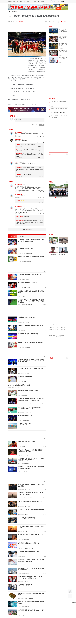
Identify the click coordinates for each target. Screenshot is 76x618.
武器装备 (25, 497)
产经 (24, 471)
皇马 (31, 365)
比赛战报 (26, 412)
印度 (31, 322)
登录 (33, 124)
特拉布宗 (29, 261)
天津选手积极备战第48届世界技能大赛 (28, 551)
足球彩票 (27, 279)
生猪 (28, 471)
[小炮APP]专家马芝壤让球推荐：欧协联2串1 (30, 342)
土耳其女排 (23, 104)
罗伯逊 (30, 304)
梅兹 (18, 387)
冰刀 (24, 429)
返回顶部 (70, 600)
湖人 (29, 455)
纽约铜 (31, 598)
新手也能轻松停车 (62, 243)
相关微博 (22, 236)
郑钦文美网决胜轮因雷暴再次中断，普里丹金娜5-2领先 (63, 44)
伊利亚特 (25, 539)
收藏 (46, 22)
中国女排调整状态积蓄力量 (25, 248)
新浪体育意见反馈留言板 (55, 324)
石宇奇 (29, 322)
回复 (43, 136)
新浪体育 (21, 21)
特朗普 (28, 581)
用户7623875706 (18, 194)
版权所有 (61, 336)
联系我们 (50, 329)
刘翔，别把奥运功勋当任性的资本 (27, 441)
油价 (34, 531)
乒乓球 (26, 322)
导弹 (31, 497)
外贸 (29, 523)
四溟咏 (28, 506)
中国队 (26, 244)
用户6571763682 (18, 184)
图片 (35, 1)
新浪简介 (50, 327)
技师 (24, 556)
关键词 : (10, 104)
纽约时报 (27, 573)
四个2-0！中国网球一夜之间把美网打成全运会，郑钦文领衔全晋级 (63, 30)
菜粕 (26, 471)
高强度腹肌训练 (62, 254)
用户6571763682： (20, 216)
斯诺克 (24, 304)
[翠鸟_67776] (11, 163)
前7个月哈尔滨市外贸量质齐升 (26, 518)
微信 (54, 22)
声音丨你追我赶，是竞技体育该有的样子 (19, 385)
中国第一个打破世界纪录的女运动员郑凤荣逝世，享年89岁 (63, 59)
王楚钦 (28, 403)
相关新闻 (13, 236)
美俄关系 (26, 590)
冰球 (26, 429)
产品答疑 (50, 331)
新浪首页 (10, 1)
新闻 (14, 1)
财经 (21, 1)
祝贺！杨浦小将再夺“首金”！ (26, 376)
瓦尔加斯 (34, 104)
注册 (58, 1)
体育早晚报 (25, 261)
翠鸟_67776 (17, 162)
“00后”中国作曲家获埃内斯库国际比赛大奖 (30, 501)
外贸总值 (32, 523)
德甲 (24, 279)
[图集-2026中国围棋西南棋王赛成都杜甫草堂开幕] (58, 190)
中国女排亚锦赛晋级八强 (25, 415)
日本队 (29, 244)
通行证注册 (63, 329)
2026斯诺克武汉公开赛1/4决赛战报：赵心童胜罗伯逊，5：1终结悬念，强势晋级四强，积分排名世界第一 (31, 301)
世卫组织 (26, 514)
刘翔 (24, 446)
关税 (26, 581)
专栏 (38, 1)
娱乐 (24, 1)
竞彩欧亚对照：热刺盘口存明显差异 (28, 334)
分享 (58, 22)
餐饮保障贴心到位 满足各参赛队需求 (28, 390)
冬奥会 (24, 381)
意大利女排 (29, 104)
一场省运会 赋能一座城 (24, 424)
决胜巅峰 (25, 463)
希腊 (28, 539)
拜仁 (29, 365)
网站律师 (56, 331)
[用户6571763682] (11, 185)
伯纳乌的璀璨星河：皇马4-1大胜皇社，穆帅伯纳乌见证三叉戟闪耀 (63, 51)
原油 (29, 531)
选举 (24, 564)
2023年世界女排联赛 (16, 104)
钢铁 (24, 606)
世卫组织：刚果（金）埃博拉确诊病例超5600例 (31, 509)
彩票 (32, 548)
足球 (24, 330)
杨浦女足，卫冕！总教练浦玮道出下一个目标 (30, 325)
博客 (31, 1)
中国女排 (27, 253)
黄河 (24, 615)
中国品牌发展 (27, 598)
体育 (18, 1)
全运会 (24, 287)
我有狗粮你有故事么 (53, 243)
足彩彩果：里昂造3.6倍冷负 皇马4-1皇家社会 (30, 368)
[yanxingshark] (11, 140)
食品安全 (25, 395)
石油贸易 (26, 531)
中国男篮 (28, 287)
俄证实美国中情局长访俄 (25, 585)
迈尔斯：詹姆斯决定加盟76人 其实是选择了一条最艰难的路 (63, 37)
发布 (42, 124)
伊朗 (29, 489)
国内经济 (26, 523)
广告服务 (56, 327)
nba (25, 455)
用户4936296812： (20, 149)
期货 (26, 606)
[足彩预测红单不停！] (38, 6)
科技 (28, 1)
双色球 (30, 548)
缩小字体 (38, 22)
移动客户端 (63, 1)
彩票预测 (26, 548)
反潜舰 (28, 497)
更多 (42, 1)
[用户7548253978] (11, 133)
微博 (50, 22)
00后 (26, 506)
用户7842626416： (20, 174)
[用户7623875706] (11, 195)
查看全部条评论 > (27, 229)
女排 (24, 244)
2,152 (41, 116)
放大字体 (42, 22)
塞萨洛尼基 (27, 347)
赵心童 (27, 304)
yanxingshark (18, 139)
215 (35, 116)
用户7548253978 (18, 132)
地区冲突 (26, 489)
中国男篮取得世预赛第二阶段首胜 (27, 282)
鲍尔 (27, 455)
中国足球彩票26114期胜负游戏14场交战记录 (30, 274)
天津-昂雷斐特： (19, 153)
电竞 (28, 463)
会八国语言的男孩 (52, 254)
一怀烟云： (18, 144)
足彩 (24, 296)
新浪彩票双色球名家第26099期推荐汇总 (29, 543)
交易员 (32, 531)
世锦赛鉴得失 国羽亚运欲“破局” (27, 317)
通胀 (28, 606)
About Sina (63, 327)
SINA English (63, 331)
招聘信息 (56, 329)
